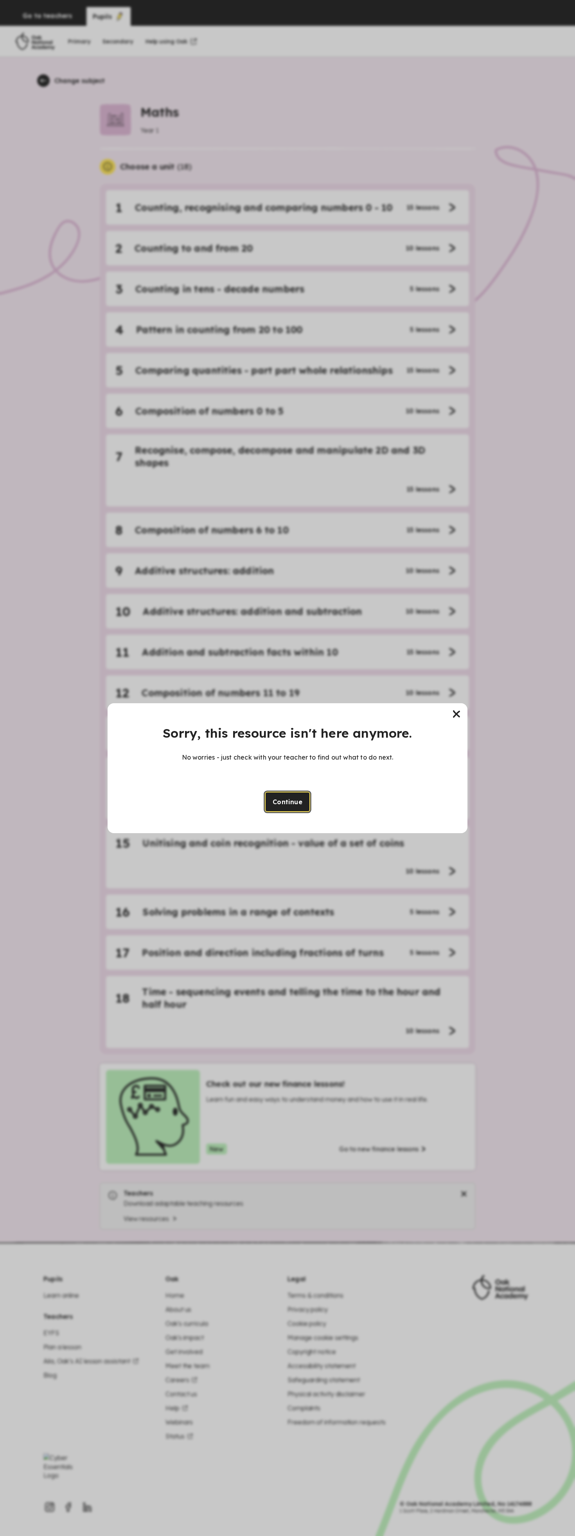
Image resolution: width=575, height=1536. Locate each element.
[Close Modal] (456, 714)
